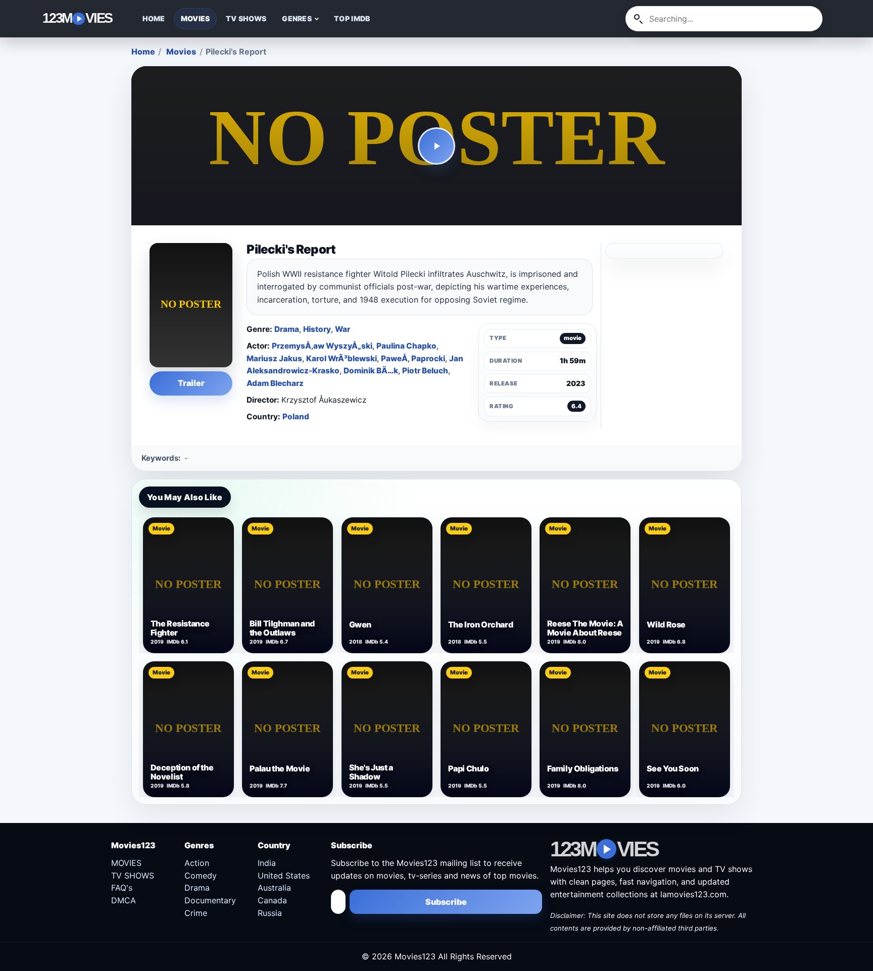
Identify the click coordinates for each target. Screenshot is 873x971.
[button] (436, 146)
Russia (270, 913)
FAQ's (121, 888)
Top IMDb (352, 18)
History (317, 329)
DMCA (123, 900)
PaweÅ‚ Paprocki (413, 358)
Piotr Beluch (425, 370)
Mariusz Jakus (274, 358)
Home (143, 51)
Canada (272, 900)
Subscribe (446, 902)
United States (284, 875)
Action (196, 863)
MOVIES (195, 18)
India (267, 863)
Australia (274, 888)
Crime (195, 913)
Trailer (191, 383)
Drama (286, 329)
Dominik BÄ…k (371, 370)
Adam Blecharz (275, 383)
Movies (181, 51)
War (342, 329)
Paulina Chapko (406, 346)
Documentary (210, 900)
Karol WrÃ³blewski (341, 358)
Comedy (200, 875)
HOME (153, 18)
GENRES (297, 18)
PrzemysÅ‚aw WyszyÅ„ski (322, 346)
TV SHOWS (246, 18)
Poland (295, 416)
